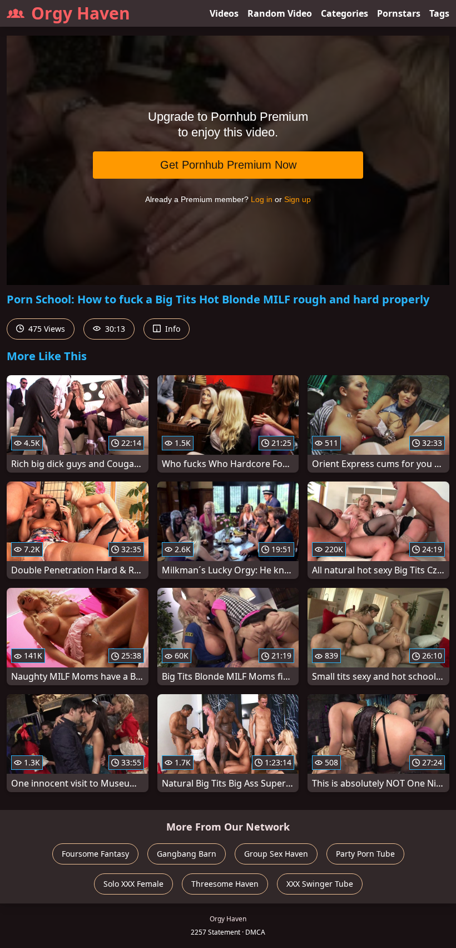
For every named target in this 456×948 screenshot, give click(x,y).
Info (171, 328)
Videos (224, 13)
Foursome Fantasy (95, 853)
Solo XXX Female (133, 883)
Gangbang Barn (186, 853)
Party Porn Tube (365, 853)
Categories (344, 13)
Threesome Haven (225, 883)
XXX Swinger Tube (319, 883)
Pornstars (398, 13)
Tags (439, 13)
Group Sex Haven (276, 853)
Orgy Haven (80, 13)
